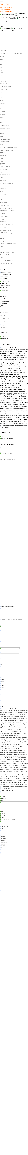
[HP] (1, 707)
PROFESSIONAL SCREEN (7, 210)
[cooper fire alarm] (9, 832)
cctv (1, 78)
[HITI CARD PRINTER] (6, 788)
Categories (3, 40)
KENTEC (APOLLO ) (5, 139)
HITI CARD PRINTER (6, 263)
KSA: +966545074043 (4, 4)
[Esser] (2, 817)
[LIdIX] (2, 687)
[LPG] (2, 685)
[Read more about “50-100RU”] (2, 330)
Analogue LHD (5, 344)
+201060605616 (8, 6)
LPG (1, 235)
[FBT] (2, 800)
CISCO (2, 106)
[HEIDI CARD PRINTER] (7, 790)
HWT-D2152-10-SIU (5, 274)
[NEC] (2, 680)
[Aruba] (2, 848)
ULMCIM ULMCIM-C (7, 459)
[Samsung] (3, 665)
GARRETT (3, 197)
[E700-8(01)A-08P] (5, 285)
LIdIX (1, 246)
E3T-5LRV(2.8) (4, 292)
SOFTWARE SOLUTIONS (7, 252)
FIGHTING (3, 227)
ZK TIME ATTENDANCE (6, 183)
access (2, 56)
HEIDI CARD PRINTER (6, 260)
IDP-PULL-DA (5, 433)
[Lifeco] (14, 871)
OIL (1, 249)
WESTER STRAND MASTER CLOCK (10, 147)
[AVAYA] (2, 846)
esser (1, 122)
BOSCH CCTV (4, 84)
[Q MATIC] (3, 676)
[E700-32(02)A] (4, 277)
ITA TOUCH (3, 222)
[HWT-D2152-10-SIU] (6, 272)
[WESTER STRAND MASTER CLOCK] (11, 620)
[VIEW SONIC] (10, 627)
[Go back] (2, 33)
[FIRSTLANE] (4, 798)
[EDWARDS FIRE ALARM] (7, 819)
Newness (2, 315)
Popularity (2, 310)
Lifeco (1, 119)
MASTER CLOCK (5, 142)
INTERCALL (3, 155)
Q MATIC (2, 164)
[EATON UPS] (4, 826)
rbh (1, 64)
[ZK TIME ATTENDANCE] (7, 606)
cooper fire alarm (4, 125)
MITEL (2, 73)
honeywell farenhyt (5, 128)
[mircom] (2, 683)
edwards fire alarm (5, 131)
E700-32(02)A (3, 278)
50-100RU (3, 333)
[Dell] (1, 828)
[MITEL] (2, 681)
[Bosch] (2, 840)
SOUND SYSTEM (5, 166)
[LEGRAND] (9, 691)
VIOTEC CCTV (4, 95)
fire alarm (2, 114)
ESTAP (2, 100)
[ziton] (11, 613)
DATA (1, 97)
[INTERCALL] (11, 701)
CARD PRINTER (4, 255)
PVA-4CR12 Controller (8, 444)
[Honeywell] (14, 747)
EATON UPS (3, 202)
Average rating (4, 312)
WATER (2, 241)
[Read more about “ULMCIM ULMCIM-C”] (2, 456)
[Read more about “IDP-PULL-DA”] (2, 430)
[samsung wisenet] (10, 660)
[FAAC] (2, 811)
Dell (1, 108)
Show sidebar (5, 301)
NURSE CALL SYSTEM (6, 150)
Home (1, 296)
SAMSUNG (3, 213)
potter (1, 136)
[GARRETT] (3, 796)
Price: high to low (4, 321)
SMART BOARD (4, 216)
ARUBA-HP (3, 103)
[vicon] (11, 643)
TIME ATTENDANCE (5, 175)
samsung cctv (3, 89)
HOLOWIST (3, 81)
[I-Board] (2, 705)
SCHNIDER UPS (4, 205)
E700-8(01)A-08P (4, 287)
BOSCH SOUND (4, 169)
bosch (1, 59)
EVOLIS (2, 257)
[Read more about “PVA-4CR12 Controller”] (2, 441)
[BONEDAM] (3, 842)
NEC (1, 75)
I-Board (2, 219)
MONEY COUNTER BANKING (8, 244)
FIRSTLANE (3, 194)
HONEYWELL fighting (6, 233)
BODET (2, 144)
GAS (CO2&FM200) (5, 230)
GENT (1, 117)
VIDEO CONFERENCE (6, 224)
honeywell (2, 62)
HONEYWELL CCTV (5, 86)
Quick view (6, 330)
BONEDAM (3, 188)
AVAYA (2, 70)
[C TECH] (3, 838)
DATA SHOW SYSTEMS (6, 208)
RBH (1, 177)
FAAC (1, 191)
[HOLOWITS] (8, 891)
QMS (1, 158)
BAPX (1, 67)
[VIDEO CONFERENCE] (14, 635)
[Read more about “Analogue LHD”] (2, 341)
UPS (1, 199)
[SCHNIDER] (9, 655)
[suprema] (10, 649)
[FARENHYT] (14, 805)
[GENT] (7, 793)
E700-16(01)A (3, 283)
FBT (1, 172)
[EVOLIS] (3, 813)
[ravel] (2, 674)
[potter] (2, 678)
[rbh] (10, 669)
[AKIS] (10, 850)
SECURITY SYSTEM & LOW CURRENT (11, 53)
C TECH (2, 153)
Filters (2, 305)
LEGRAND (3, 111)
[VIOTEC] (7, 623)
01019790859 (3, 1113)
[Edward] (14, 823)
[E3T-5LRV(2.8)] (4, 290)
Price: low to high (4, 318)
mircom (2, 133)
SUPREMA (3, 180)
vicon (1, 92)
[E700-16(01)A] (4, 281)
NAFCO (2, 238)
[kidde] (9, 696)
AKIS (1, 161)
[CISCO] (2, 836)
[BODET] (2, 844)
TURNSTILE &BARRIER (6, 186)
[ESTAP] (2, 815)
